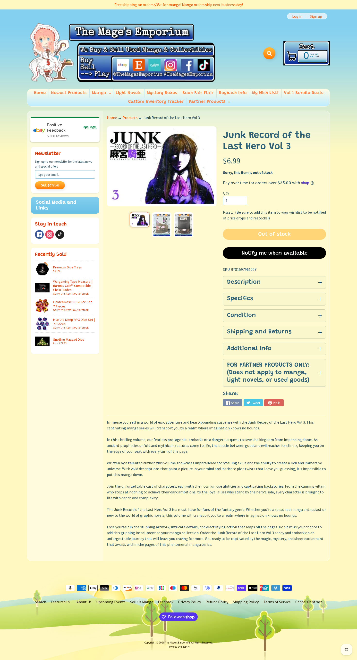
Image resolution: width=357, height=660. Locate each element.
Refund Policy (216, 601)
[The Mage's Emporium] (122, 53)
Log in (297, 16)
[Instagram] (49, 234)
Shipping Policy (246, 601)
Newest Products (68, 93)
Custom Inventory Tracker (156, 102)
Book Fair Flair (197, 93)
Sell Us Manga (141, 601)
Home (40, 93)
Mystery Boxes (162, 93)
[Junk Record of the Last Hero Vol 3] (139, 219)
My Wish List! (265, 93)
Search (40, 601)
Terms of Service (277, 601)
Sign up (316, 16)
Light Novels (128, 93)
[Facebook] (39, 234)
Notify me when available (274, 253)
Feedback (165, 601)
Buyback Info (233, 93)
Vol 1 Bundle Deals (303, 93)
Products (129, 117)
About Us (84, 601)
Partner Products (210, 103)
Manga (102, 94)
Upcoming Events (111, 601)
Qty (226, 193)
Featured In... (61, 601)
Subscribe (50, 185)
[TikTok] (59, 234)
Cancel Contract (308, 601)
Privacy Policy (189, 601)
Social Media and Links (56, 205)
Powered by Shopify (178, 646)
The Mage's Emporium (177, 642)
